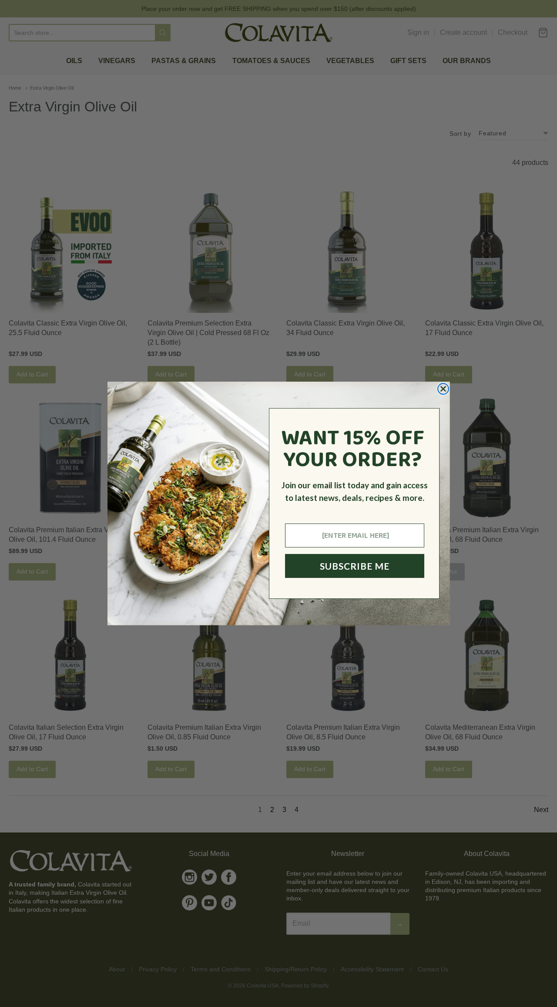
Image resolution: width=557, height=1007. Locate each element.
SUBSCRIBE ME (354, 566)
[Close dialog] (443, 388)
